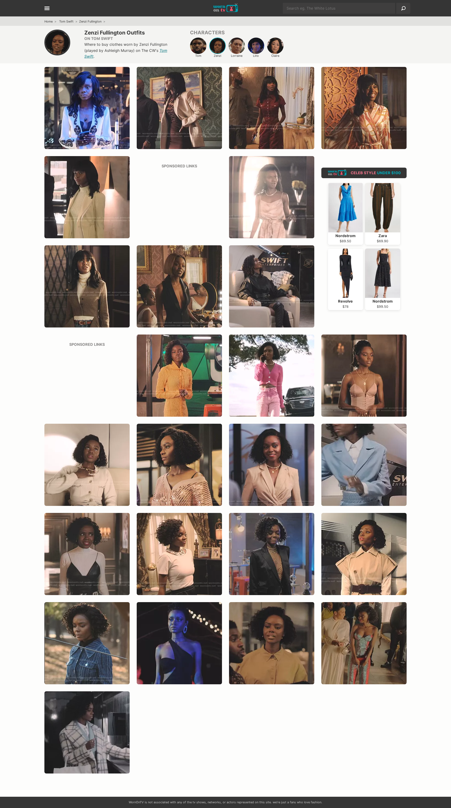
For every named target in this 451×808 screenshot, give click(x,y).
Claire (275, 56)
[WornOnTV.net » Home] (225, 8)
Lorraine (236, 56)
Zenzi (217, 56)
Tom (198, 56)
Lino (256, 56)
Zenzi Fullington (90, 21)
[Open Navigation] (47, 9)
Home (48, 21)
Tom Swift (66, 21)
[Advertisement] (179, 202)
